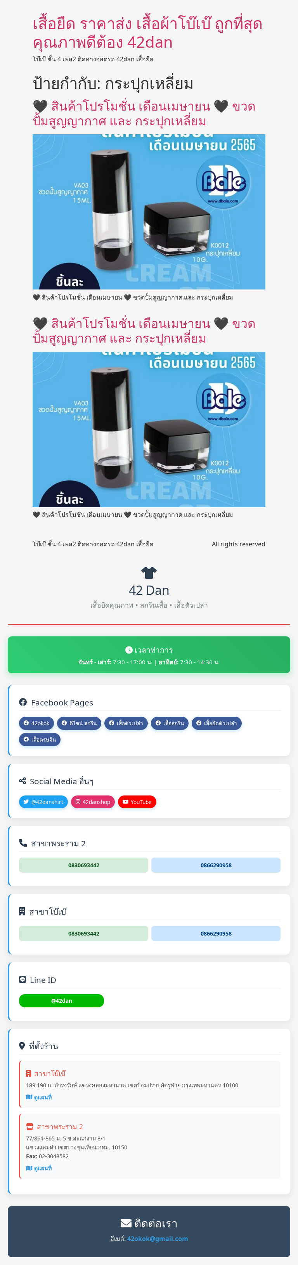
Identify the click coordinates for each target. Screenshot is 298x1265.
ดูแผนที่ (43, 1097)
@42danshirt (47, 802)
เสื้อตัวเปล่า (130, 723)
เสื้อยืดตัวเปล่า (220, 723)
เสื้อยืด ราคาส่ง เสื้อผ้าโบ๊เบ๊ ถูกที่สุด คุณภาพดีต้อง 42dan (148, 32)
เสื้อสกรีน (173, 723)
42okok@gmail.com (157, 1238)
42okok (40, 723)
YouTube (141, 802)
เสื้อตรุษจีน (43, 739)
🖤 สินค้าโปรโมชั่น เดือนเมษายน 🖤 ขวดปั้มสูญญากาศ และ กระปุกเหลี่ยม (144, 113)
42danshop (96, 802)
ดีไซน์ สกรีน (83, 723)
